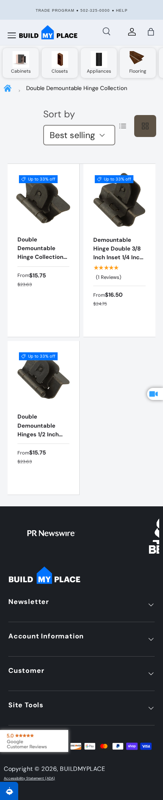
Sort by (59, 114)
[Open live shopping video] (155, 394)
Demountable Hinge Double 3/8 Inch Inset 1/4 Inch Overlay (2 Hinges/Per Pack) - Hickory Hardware (118, 266)
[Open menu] (12, 35)
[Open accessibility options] (9, 791)
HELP (122, 10)
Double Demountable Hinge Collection (76, 88)
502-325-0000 (95, 10)
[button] (150, 31)
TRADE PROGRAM (55, 10)
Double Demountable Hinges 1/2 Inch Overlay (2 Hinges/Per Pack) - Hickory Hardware (41, 443)
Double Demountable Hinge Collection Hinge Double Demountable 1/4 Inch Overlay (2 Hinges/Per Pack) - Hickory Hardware (41, 275)
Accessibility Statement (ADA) (29, 778)
